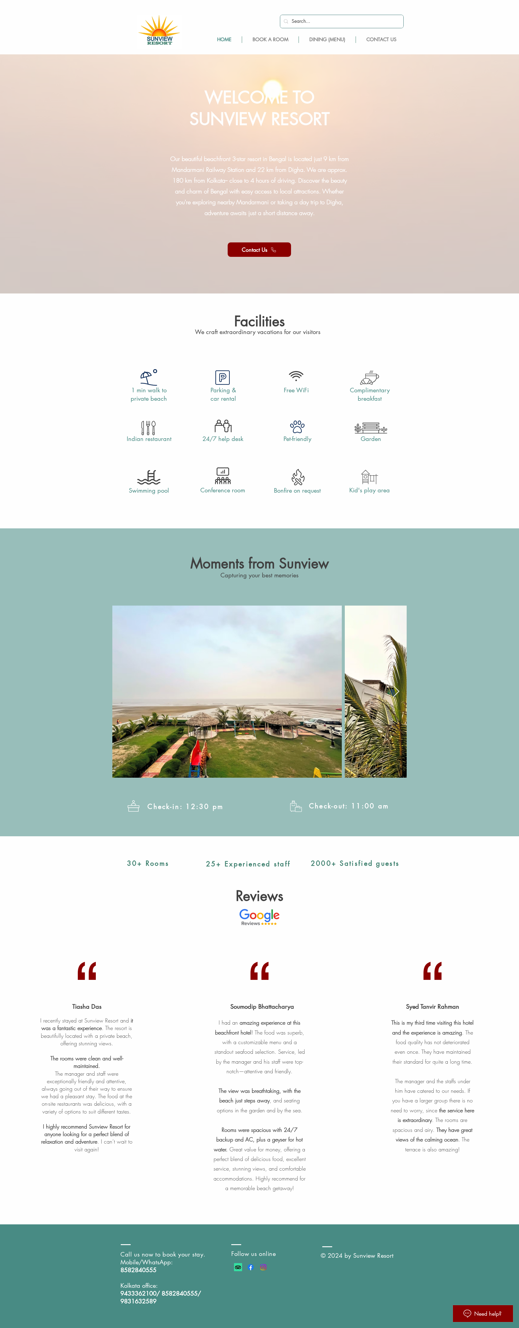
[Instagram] (263, 1267)
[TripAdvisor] (238, 1267)
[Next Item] (396, 691)
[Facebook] (251, 1267)
